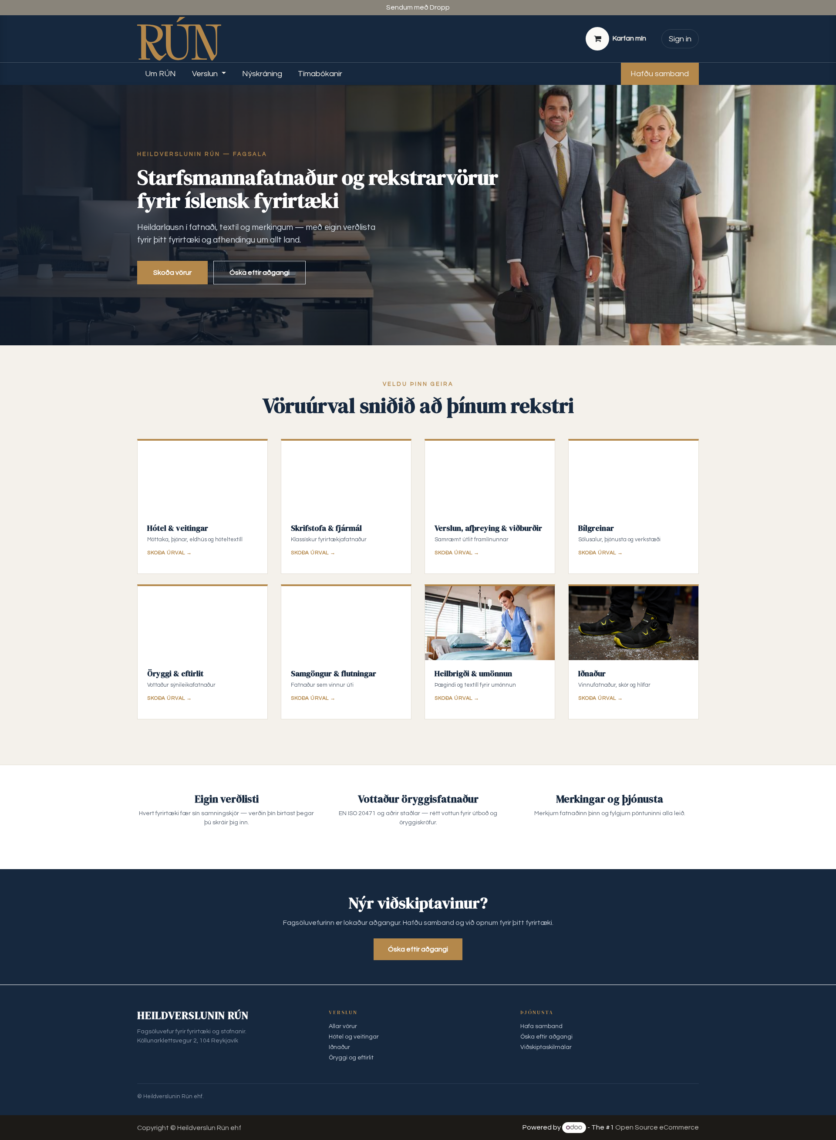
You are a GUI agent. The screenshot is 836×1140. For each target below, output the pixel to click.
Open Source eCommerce (657, 1127)
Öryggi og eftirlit (351, 1058)
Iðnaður (339, 1047)
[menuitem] (160, 73)
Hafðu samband (659, 74)
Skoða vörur (172, 272)
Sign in (680, 39)
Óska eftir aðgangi (259, 272)
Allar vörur (343, 1026)
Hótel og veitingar (354, 1037)
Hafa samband (541, 1026)
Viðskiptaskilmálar (546, 1047)
